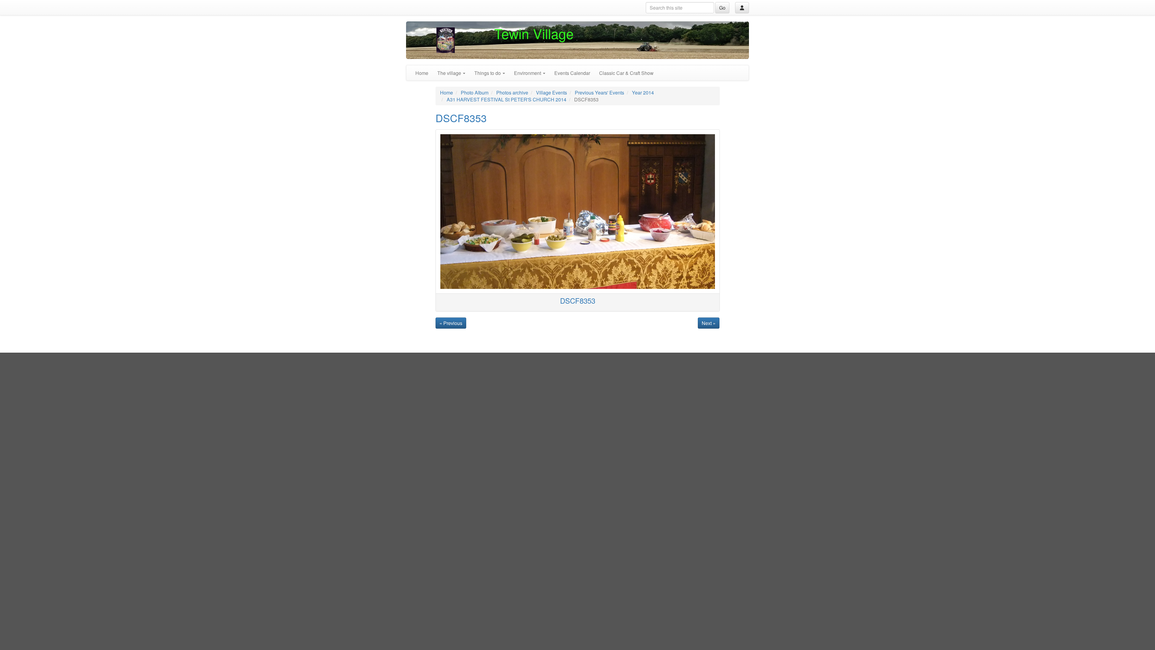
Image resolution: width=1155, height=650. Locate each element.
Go (722, 7)
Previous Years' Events (599, 92)
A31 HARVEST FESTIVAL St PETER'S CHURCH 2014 (506, 99)
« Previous (450, 323)
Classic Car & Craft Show (626, 73)
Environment (528, 73)
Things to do (488, 73)
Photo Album (474, 92)
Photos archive (512, 92)
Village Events (551, 92)
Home (421, 73)
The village (449, 73)
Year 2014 (643, 92)
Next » (709, 323)
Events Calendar (572, 73)
